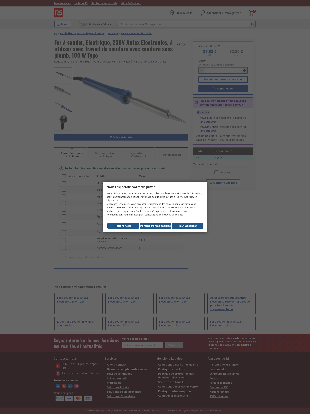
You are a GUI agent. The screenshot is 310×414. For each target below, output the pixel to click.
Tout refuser (123, 226)
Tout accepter (187, 226)
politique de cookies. (173, 214)
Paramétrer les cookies (155, 226)
